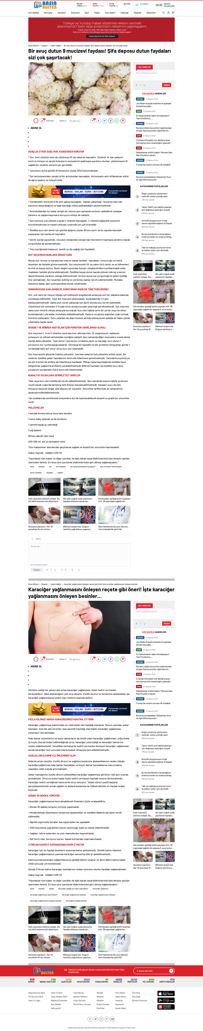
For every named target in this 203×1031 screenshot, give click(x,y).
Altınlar (100, 992)
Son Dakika (33, 12)
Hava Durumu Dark (36, 992)
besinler (42, 466)
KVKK (108, 1028)
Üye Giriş (136, 992)
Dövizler (100, 996)
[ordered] (62, 569)
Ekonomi (75, 12)
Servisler (48, 12)
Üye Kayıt (136, 996)
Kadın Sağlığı (56, 45)
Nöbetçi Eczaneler (59, 1000)
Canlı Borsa (78, 992)
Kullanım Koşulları (119, 1028)
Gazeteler (151, 12)
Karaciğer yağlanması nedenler (74, 895)
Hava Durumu (83, 981)
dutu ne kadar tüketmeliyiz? (111, 466)
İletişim (81, 1028)
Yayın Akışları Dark (59, 996)
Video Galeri (120, 996)
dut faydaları (61, 466)
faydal (51, 889)
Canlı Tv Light (34, 1000)
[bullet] (66, 569)
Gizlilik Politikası (91, 1028)
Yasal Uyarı (131, 1028)
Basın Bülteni (33, 45)
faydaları (49, 473)
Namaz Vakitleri (48, 981)
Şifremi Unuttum (139, 1000)
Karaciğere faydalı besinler (76, 901)
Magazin (44, 45)
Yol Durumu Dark (35, 996)
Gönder (36, 570)
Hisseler (118, 981)
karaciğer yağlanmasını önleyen (102, 895)
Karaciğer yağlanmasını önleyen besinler (46, 901)
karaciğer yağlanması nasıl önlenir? (44, 895)
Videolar (125, 12)
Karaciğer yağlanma (100, 889)
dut (50, 466)
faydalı (60, 473)
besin (32, 466)
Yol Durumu (148, 981)
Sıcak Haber (120, 1008)
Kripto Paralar (167, 981)
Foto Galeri (110, 12)
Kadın (97, 12)
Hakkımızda (72, 1028)
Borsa (31, 981)
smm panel (56, 1008)
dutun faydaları (36, 473)
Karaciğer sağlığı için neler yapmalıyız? (73, 889)
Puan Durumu (101, 981)
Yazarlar (137, 12)
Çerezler (102, 1028)
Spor (87, 12)
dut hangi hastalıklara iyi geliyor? (83, 466)
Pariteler (132, 981)
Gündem (62, 12)
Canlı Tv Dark (57, 992)
